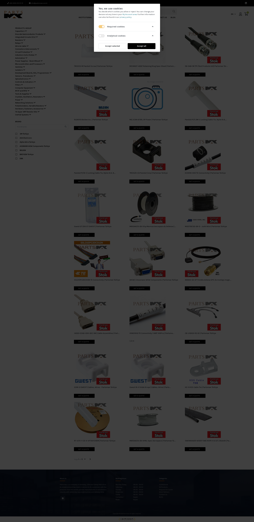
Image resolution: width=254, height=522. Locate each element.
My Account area (129, 14)
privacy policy (125, 17)
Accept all (141, 46)
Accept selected (112, 46)
